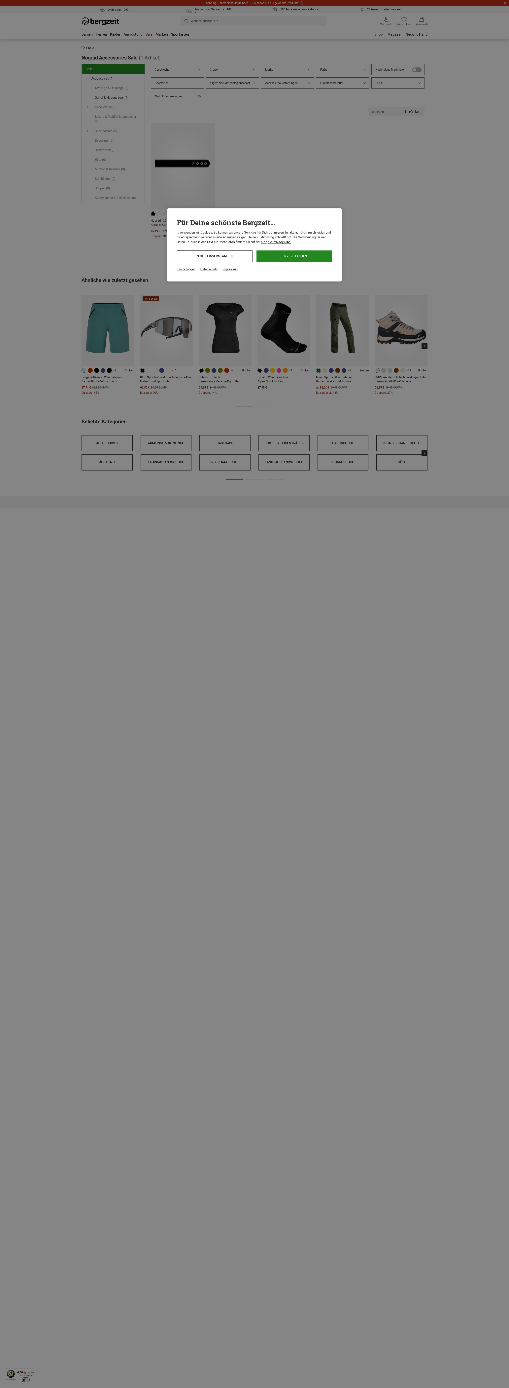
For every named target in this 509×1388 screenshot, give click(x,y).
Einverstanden (294, 256)
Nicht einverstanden (215, 256)
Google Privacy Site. (276, 242)
